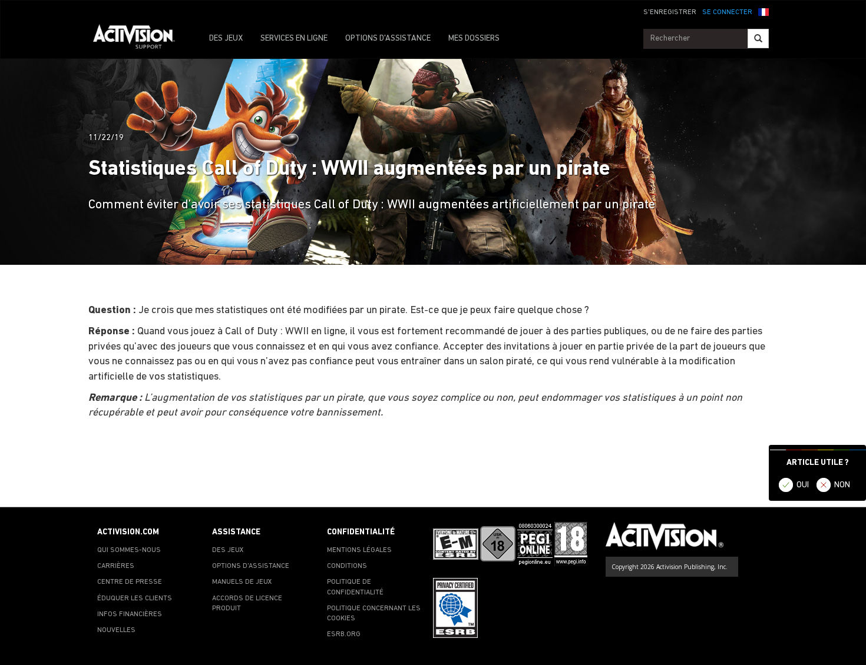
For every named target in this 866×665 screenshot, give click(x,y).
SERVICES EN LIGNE (294, 38)
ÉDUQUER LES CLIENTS (134, 598)
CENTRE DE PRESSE (129, 582)
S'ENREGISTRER (669, 12)
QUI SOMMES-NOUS (129, 550)
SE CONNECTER (727, 12)
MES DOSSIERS (474, 38)
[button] (763, 11)
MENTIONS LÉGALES (359, 550)
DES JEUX (226, 38)
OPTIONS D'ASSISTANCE (388, 38)
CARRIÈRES (115, 566)
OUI (802, 485)
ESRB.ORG (344, 634)
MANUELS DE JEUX (242, 582)
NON (842, 485)
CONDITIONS (347, 566)
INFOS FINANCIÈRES (129, 614)
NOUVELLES (116, 630)
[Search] (758, 38)
